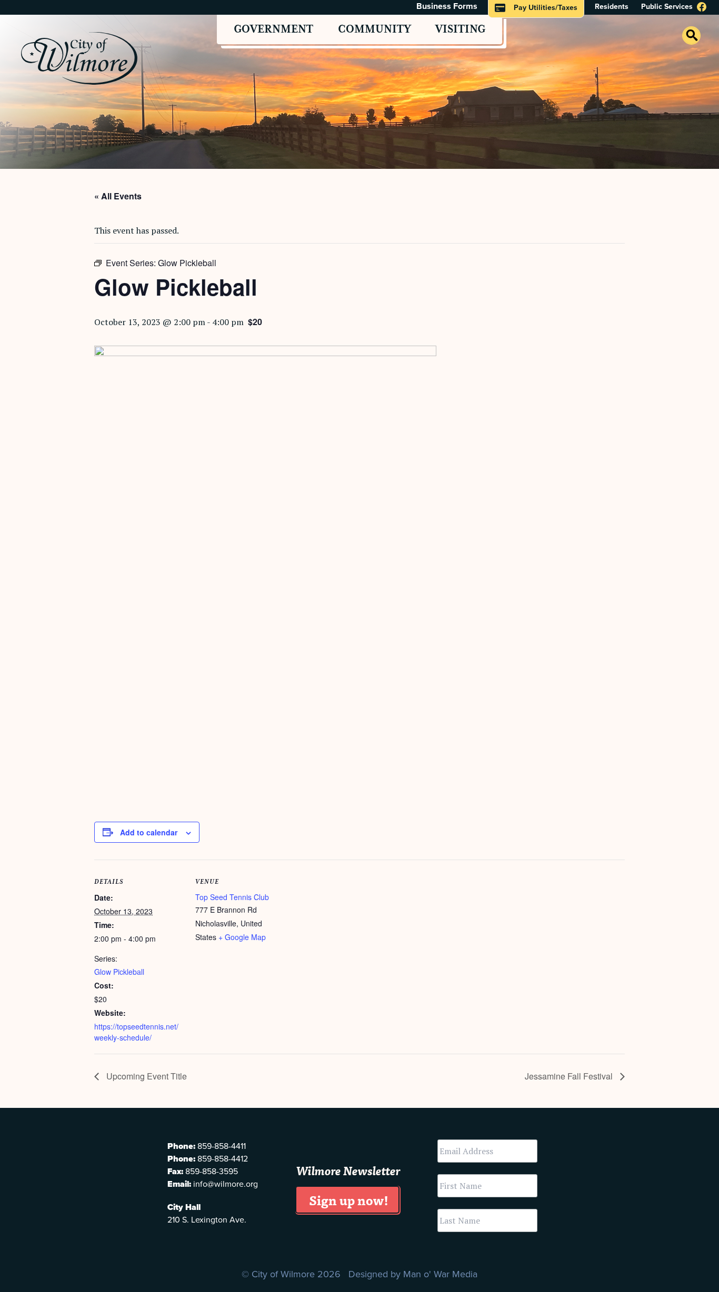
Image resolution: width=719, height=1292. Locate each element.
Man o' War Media (440, 1274)
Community (374, 29)
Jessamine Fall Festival (570, 1076)
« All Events (118, 196)
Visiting (460, 29)
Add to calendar (148, 832)
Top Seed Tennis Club (232, 897)
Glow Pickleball (119, 971)
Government (273, 29)
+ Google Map (242, 937)
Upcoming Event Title (145, 1076)
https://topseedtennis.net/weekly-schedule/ (136, 1032)
